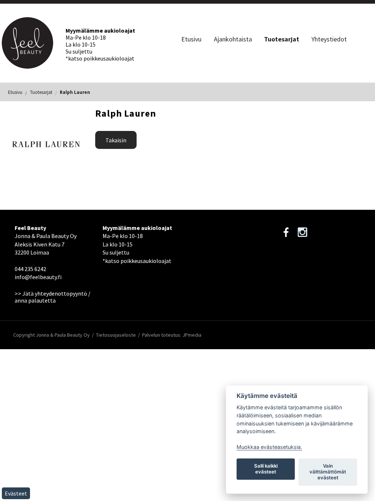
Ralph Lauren (75, 92)
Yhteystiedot (329, 39)
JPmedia (191, 335)
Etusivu (191, 39)
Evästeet (16, 493)
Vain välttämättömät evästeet (327, 471)
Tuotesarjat (281, 39)
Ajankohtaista (233, 39)
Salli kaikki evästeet (266, 469)
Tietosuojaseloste (116, 335)
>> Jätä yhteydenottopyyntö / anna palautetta (52, 297)
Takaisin (115, 140)
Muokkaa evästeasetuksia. (269, 447)
